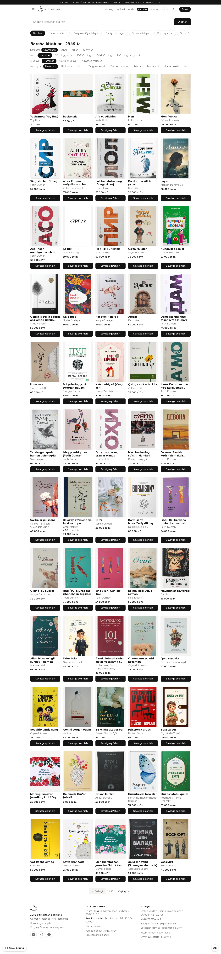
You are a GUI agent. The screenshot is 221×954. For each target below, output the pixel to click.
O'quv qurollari (165, 33)
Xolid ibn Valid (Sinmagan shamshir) (142, 863)
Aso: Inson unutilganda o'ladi (42, 250)
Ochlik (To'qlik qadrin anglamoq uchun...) (45, 318)
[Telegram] (33, 934)
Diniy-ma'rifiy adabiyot (86, 33)
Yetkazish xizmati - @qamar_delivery (161, 927)
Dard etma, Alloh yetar (139, 183)
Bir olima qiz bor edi (109, 729)
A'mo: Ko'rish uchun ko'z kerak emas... (174, 386)
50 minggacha (63, 55)
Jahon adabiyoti (58, 33)
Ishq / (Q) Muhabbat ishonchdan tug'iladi (77, 592)
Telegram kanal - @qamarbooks (158, 923)
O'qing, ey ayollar (42, 590)
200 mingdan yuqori (128, 55)
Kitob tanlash (148, 932)
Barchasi (38, 33)
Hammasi (44, 55)
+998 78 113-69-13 (151, 919)
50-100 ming (84, 55)
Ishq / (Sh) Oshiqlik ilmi (108, 592)
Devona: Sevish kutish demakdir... (173, 454)
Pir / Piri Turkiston (107, 248)
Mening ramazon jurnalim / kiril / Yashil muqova (110, 863)
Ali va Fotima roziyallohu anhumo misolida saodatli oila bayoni (77, 183)
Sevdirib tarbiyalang (44, 729)
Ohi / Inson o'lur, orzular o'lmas (106, 454)
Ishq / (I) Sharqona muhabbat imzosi (173, 522)
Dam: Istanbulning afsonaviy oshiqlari (174, 318)
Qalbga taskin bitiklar (142, 384)
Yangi (64, 49)
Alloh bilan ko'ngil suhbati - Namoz (42, 660)
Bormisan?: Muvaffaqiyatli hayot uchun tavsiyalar (142, 522)
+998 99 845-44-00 (152, 915)
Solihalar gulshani (42, 520)
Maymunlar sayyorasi (175, 590)
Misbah (138, 66)
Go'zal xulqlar (137, 248)
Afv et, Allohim (105, 116)
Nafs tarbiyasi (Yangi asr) (109, 386)
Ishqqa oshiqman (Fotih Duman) (75, 454)
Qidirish (182, 21)
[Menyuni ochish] (33, 9)
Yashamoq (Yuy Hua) (44, 116)
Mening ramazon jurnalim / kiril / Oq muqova (43, 796)
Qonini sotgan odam (77, 729)
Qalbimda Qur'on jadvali (74, 796)
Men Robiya (169, 116)
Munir (80, 66)
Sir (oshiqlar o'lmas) (43, 181)
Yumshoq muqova (91, 60)
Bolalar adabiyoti (141, 33)
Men (131, 116)
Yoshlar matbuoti (119, 66)
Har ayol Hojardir (106, 316)
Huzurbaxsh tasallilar (142, 794)
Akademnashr (171, 66)
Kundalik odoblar (172, 248)
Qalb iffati (70, 316)
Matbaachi (153, 66)
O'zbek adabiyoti (189, 33)
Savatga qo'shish (45, 130)
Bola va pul (168, 729)
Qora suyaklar (170, 658)
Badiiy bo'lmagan (115, 33)
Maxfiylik (166, 936)
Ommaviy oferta (150, 936)
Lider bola (70, 658)
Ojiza (98, 520)
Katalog (109, 9)
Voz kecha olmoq (42, 862)
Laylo (164, 181)
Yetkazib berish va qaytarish (100, 930)
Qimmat (88, 49)
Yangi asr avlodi (96, 66)
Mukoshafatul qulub (174, 794)
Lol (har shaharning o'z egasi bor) (108, 183)
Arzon (75, 49)
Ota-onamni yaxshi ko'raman (141, 660)
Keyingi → (123, 891)
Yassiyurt (167, 862)
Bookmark (70, 116)
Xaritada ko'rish (93, 926)
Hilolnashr (66, 66)
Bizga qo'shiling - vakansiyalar (46, 927)
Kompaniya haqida (40, 923)
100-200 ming (104, 55)
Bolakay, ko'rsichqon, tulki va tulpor (77, 522)
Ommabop (49, 49)
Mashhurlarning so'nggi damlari (139, 454)
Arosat (132, 316)
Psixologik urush (139, 729)
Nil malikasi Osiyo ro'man (140, 592)
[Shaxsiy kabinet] (173, 9)
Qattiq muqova (68, 60)
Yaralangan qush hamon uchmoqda (43, 454)
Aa (215, 947)
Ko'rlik (67, 248)
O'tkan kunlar (104, 794)
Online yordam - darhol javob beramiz (162, 911)
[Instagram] (41, 934)
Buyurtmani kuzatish (97, 934)
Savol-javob (163, 932)
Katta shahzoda (73, 862)
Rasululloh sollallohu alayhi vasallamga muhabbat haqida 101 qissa (110, 660)
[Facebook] (49, 934)
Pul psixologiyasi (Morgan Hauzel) (74, 386)
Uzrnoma (36, 384)
